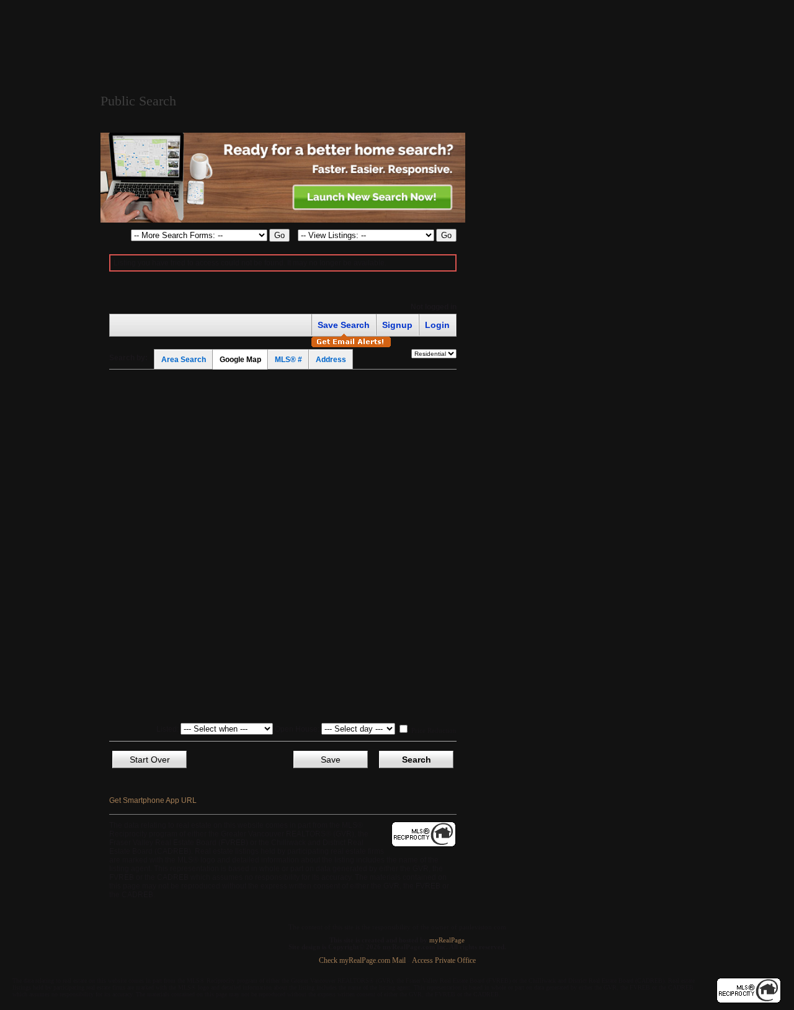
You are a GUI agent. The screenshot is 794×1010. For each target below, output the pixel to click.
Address (331, 359)
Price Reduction (433, 730)
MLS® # (288, 359)
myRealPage (447, 940)
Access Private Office (444, 961)
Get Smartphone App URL (153, 800)
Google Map (240, 359)
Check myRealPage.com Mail (362, 961)
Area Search (183, 359)
